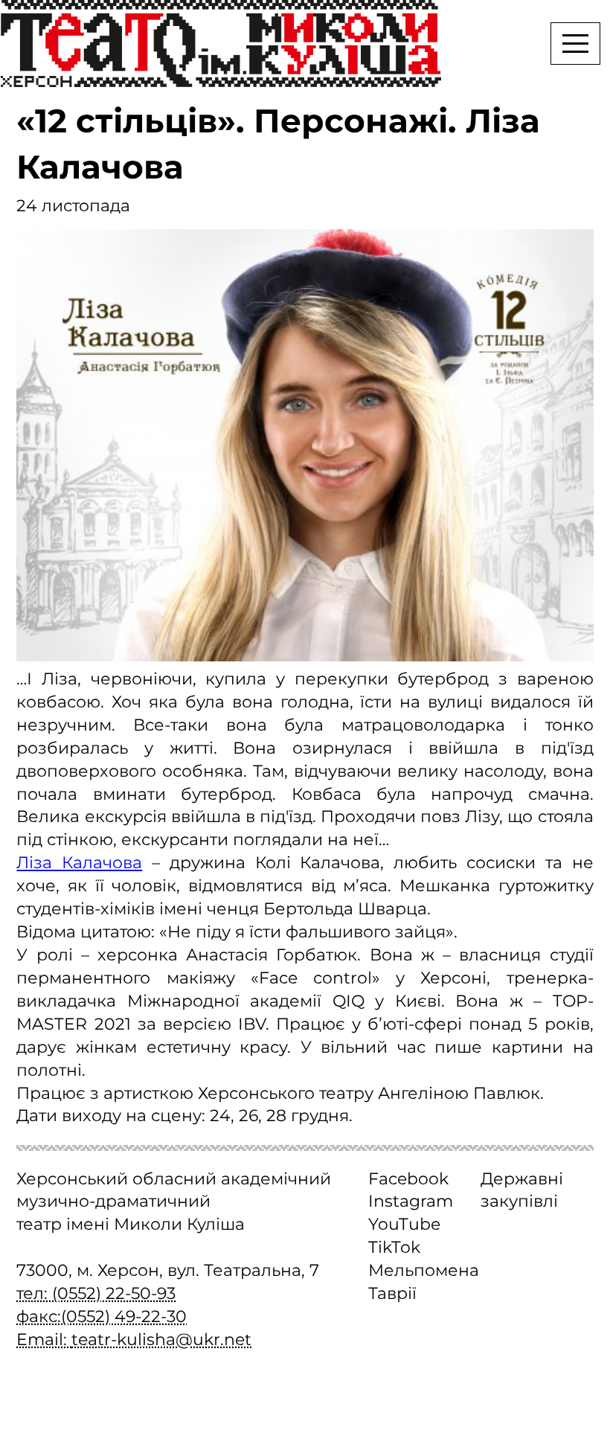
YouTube (404, 1224)
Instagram (410, 1201)
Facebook (408, 1179)
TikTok (394, 1247)
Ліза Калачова (79, 863)
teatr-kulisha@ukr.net (161, 1339)
